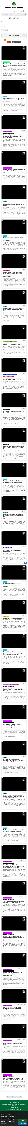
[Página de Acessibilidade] (23, 11)
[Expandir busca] (24, 35)
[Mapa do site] (21, 11)
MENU (4, 21)
